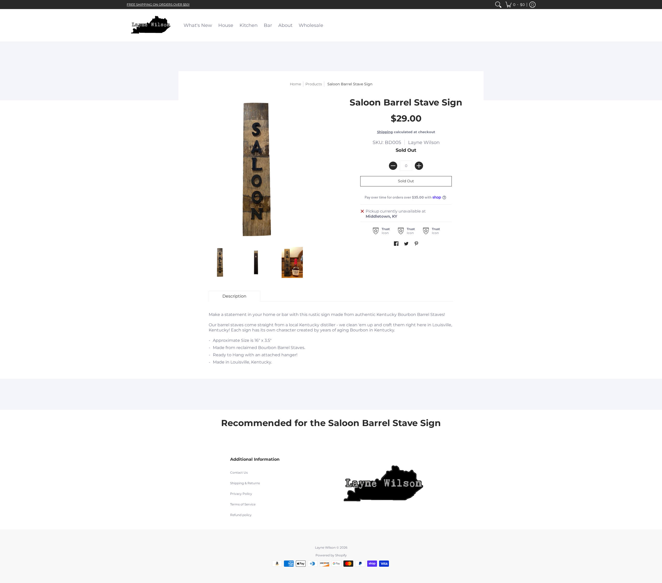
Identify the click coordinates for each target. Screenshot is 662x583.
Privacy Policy (241, 494)
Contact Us (239, 472)
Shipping (385, 132)
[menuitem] (498, 4)
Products (313, 84)
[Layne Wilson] (151, 25)
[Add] (419, 166)
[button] (515, 4)
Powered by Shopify (331, 555)
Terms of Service (242, 504)
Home (295, 84)
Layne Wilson (424, 142)
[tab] (234, 296)
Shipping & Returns (245, 483)
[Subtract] (393, 166)
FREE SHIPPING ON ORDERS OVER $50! (158, 4)
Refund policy (241, 515)
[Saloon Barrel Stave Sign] (219, 262)
